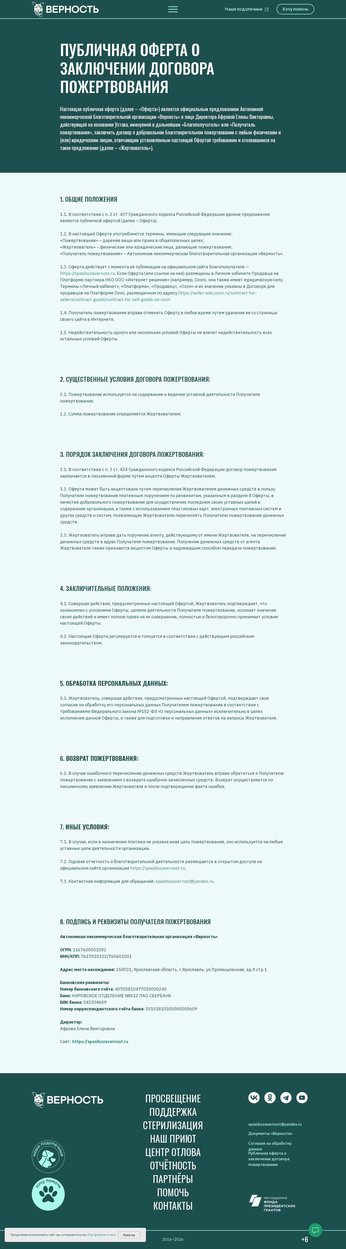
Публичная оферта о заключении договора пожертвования (269, 1159)
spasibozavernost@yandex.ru (184, 881)
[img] (254, 1097)
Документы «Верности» (270, 1133)
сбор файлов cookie (101, 1235)
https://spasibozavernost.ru (87, 273)
